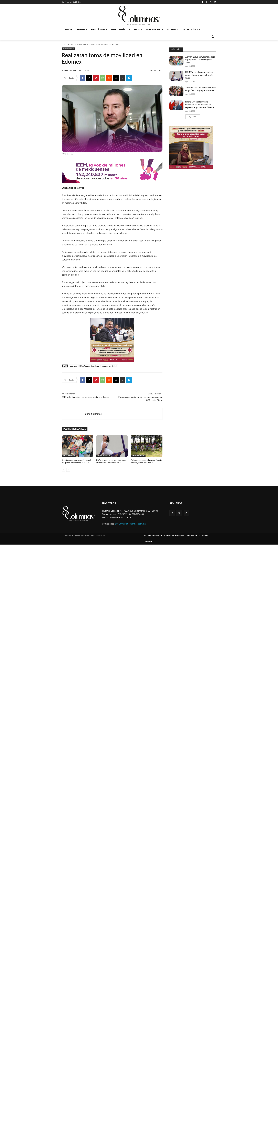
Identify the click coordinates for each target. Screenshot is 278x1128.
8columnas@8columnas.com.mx (130, 523)
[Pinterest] (96, 78)
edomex (73, 366)
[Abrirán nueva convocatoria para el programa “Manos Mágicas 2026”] (77, 446)
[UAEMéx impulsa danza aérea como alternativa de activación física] (112, 446)
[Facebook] (202, 2)
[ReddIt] (109, 78)
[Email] (116, 78)
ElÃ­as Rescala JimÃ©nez (89, 366)
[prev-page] (63, 470)
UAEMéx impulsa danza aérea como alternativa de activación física (199, 75)
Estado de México (75, 44)
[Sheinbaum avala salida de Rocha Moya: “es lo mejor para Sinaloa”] (176, 91)
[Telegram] (129, 78)
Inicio (64, 44)
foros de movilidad (109, 366)
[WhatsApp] (102, 78)
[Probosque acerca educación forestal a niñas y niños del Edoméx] (146, 446)
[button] (212, 36)
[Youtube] (214, 2)
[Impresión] (122, 78)
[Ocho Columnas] (73, 414)
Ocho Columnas (70, 70)
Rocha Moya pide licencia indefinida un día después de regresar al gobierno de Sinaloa (199, 105)
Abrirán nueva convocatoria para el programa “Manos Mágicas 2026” (200, 60)
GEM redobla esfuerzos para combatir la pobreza (85, 397)
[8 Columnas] (139, 16)
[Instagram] (206, 2)
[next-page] (68, 470)
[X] (210, 2)
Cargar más (192, 116)
